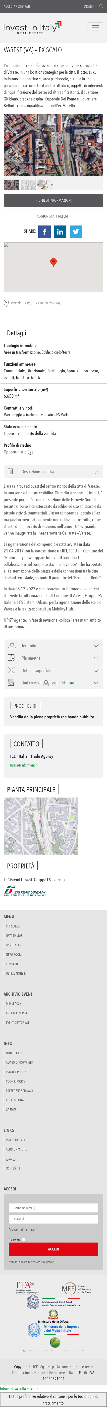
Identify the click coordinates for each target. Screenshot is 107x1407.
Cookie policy (15, 1081)
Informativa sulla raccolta (19, 1388)
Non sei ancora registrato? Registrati (31, 1262)
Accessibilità (15, 1100)
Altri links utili (16, 1149)
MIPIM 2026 (14, 1003)
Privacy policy (16, 1072)
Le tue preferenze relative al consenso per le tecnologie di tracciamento (53, 1399)
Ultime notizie (16, 973)
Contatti (12, 964)
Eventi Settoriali (17, 1022)
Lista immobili (15, 935)
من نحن (11, 1158)
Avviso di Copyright (19, 1062)
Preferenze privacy (19, 1090)
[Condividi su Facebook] (44, 231)
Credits (11, 1109)
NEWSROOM (14, 954)
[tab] (53, 471)
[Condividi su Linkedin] (60, 231)
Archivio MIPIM (16, 1013)
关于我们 (13, 1168)
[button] (35, 471)
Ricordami (15, 1240)
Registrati (23, 6)
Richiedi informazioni (54, 200)
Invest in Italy (15, 1140)
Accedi (8, 6)
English (88, 6)
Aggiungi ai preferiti (54, 216)
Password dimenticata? (23, 1229)
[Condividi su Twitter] (76, 231)
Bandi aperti (14, 945)
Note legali (14, 1053)
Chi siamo (13, 926)
